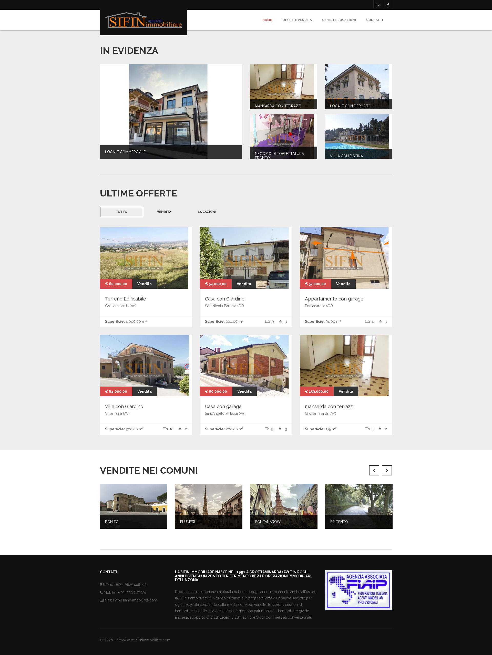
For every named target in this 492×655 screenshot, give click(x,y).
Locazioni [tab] (207, 212)
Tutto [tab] (121, 212)
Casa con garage (223, 406)
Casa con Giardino (224, 298)
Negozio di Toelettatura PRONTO (279, 156)
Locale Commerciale (125, 152)
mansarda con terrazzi (278, 106)
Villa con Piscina (346, 156)
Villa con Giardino (124, 406)
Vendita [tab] (164, 212)
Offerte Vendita (297, 20)
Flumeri (187, 522)
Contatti (374, 20)
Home (267, 20)
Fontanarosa (268, 522)
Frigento (339, 522)
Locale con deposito (350, 106)
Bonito (112, 522)
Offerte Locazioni (339, 20)
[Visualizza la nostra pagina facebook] (388, 5)
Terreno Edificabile (125, 298)
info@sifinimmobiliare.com (135, 600)
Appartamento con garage (334, 298)
